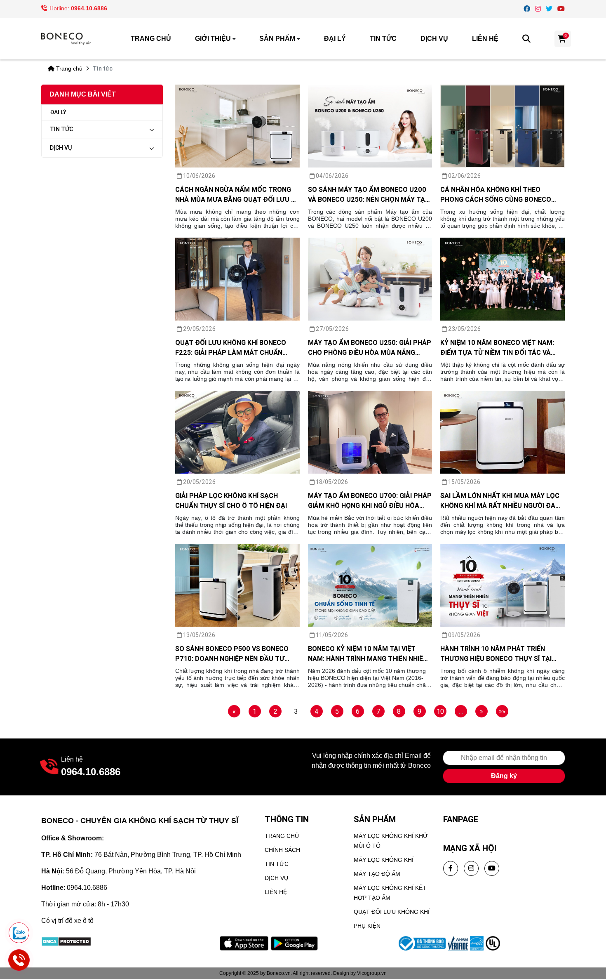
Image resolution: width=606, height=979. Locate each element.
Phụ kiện (367, 925)
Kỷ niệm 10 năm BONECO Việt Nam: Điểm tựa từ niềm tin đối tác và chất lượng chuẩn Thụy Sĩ (497, 347)
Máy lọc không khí (383, 859)
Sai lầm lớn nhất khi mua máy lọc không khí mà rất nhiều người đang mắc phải (502, 500)
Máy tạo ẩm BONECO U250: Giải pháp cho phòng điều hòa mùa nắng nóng (369, 347)
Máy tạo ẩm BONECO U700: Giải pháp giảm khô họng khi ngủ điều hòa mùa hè (370, 500)
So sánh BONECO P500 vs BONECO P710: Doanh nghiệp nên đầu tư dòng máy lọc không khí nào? (232, 653)
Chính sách (282, 850)
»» (502, 711)
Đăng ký (504, 775)
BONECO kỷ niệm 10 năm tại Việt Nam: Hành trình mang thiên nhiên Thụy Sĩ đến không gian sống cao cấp (367, 653)
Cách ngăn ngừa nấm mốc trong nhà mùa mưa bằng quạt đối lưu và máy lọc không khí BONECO (237, 194)
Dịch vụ (434, 38)
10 (440, 711)
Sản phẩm (277, 38)
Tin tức (383, 38)
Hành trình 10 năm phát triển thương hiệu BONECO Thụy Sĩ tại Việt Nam (496, 653)
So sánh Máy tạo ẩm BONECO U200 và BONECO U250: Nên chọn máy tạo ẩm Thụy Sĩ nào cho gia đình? (369, 194)
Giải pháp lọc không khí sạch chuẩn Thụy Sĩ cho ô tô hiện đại (231, 500)
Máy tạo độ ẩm (377, 873)
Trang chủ (151, 38)
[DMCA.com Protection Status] (66, 940)
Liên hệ (485, 38)
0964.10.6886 (89, 8)
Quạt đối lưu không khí (392, 911)
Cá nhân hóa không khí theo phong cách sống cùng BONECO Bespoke (495, 194)
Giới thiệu (213, 38)
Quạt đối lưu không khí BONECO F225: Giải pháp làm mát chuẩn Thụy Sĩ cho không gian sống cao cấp (234, 347)
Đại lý (335, 38)
